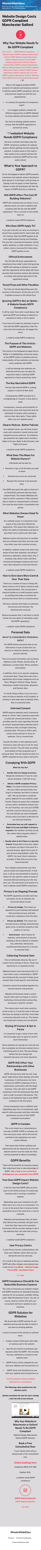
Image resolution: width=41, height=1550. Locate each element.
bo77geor (6, 52)
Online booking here (25, 1462)
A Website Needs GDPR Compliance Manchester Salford (21, 54)
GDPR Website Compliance (24, 52)
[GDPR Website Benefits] (25, 1490)
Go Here (25, 1507)
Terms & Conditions (23, 1538)
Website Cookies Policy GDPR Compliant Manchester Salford (20, 64)
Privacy (11, 1538)
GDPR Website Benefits (25, 1498)
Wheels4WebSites (19, 1542)
